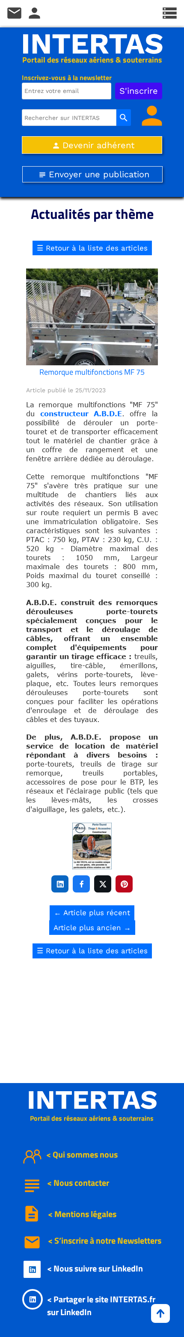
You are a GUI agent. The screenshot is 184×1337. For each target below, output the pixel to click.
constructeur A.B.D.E (81, 414)
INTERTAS (92, 44)
